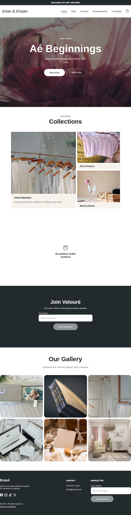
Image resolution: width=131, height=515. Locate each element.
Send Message (65, 326)
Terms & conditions (8, 506)
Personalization (100, 11)
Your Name (43, 313)
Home (64, 11)
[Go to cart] (127, 11)
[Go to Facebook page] (1, 495)
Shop (73, 11)
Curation (84, 11)
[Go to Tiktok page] (10, 495)
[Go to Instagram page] (5, 495)
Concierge (117, 11)
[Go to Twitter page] (14, 495)
